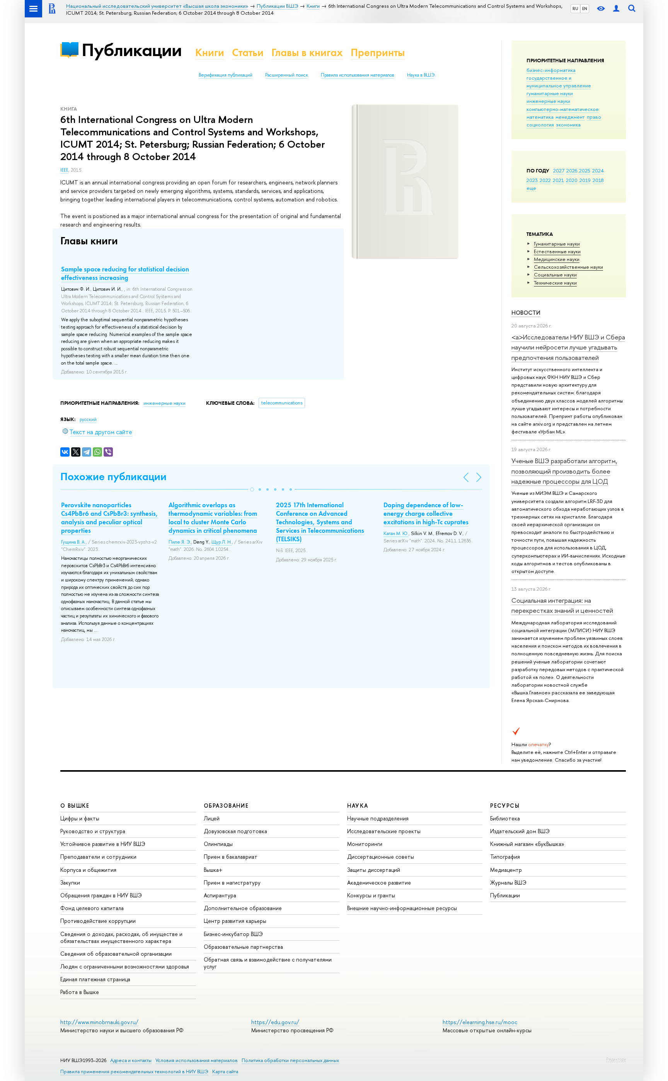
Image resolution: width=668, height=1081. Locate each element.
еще (531, 187)
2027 (558, 170)
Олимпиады (218, 843)
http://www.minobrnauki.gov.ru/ (99, 1022)
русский (88, 419)
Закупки (70, 882)
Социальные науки (555, 274)
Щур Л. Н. (221, 542)
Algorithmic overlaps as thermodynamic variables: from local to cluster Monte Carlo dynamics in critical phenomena (213, 518)
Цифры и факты (79, 818)
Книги (209, 52)
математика (540, 116)
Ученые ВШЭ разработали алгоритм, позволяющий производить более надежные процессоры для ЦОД (564, 471)
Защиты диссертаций (373, 869)
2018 (598, 180)
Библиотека (505, 818)
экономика (568, 124)
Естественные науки (557, 251)
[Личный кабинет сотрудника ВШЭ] (616, 8)
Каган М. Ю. (396, 533)
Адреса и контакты (131, 1060)
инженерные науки (548, 100)
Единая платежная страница (95, 979)
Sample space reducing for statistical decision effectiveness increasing (125, 273)
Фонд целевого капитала (92, 908)
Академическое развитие (379, 882)
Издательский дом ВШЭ (520, 831)
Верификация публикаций (225, 75)
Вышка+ (213, 869)
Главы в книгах (307, 52)
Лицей (212, 818)
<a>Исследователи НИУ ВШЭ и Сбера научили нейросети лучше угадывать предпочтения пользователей (568, 347)
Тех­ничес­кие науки (555, 282)
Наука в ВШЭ (421, 75)
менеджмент (570, 116)
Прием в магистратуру (232, 882)
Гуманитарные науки (557, 243)
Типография (505, 856)
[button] (252, 489)
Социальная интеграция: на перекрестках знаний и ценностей (562, 605)
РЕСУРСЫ (505, 805)
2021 (558, 180)
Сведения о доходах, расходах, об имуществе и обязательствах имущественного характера (121, 937)
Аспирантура (220, 895)
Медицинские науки (556, 259)
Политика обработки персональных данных (290, 1060)
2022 (545, 180)
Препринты (378, 52)
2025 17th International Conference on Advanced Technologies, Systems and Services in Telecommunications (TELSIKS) (320, 522)
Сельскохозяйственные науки (568, 266)
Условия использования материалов (196, 1060)
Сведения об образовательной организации (116, 953)
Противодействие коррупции (98, 920)
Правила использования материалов (357, 75)
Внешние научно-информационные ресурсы (402, 908)
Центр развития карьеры (235, 920)
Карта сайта (225, 1071)
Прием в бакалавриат (230, 856)
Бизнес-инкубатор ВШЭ (233, 934)
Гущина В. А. (73, 542)
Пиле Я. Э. (180, 542)
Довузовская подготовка (235, 831)
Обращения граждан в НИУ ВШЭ (101, 895)
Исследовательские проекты (384, 831)
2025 (584, 170)
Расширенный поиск (286, 75)
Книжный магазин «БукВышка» (527, 843)
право (594, 116)
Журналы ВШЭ (508, 882)
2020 (572, 180)
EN (584, 8)
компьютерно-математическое (563, 109)
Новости (525, 313)
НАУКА (357, 805)
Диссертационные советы (380, 856)
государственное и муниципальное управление (559, 81)
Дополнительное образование (243, 908)
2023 (532, 180)
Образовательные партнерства (243, 946)
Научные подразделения (378, 818)
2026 (571, 170)
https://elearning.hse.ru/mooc (480, 1022)
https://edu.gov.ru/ (275, 1022)
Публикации (132, 49)
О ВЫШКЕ (75, 805)
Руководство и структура (92, 831)
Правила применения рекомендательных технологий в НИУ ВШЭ (134, 1071)
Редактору (616, 1059)
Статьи (248, 52)
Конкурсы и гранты (371, 895)
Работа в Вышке (79, 992)
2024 (598, 170)
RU (575, 8)
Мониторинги (364, 843)
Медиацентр (506, 869)
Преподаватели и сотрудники (98, 856)
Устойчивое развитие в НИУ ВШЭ (102, 843)
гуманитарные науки (550, 93)
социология (540, 124)
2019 (585, 180)
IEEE (64, 170)
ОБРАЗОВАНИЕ (226, 805)
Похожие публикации (113, 476)
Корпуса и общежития (88, 869)
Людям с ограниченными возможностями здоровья (124, 966)
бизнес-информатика (551, 69)
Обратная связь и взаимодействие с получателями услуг (268, 963)
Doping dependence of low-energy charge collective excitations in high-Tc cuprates (426, 513)
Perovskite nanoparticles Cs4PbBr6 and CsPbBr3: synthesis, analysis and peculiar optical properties (109, 518)
